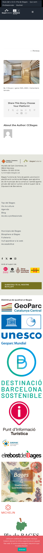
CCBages (9, 88)
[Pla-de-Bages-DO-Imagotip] (21, 517)
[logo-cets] (10, 439)
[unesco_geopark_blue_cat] (21, 315)
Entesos (22, 549)
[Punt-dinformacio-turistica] (19, 401)
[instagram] (15, 259)
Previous (36, 51)
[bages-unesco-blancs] (11, 9)
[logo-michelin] (8, 505)
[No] (40, 544)
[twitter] (7, 259)
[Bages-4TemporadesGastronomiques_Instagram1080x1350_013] (21, 463)
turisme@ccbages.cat (10, 173)
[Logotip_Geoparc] (21, 304)
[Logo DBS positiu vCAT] (21, 348)
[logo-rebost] (21, 451)
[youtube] (11, 259)
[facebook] (2, 259)
